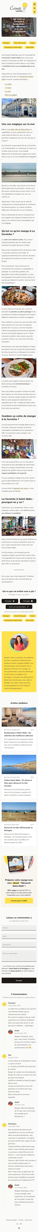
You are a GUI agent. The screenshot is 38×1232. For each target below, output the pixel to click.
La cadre (8, 84)
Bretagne (6, 43)
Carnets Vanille (23, 663)
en (17, 1224)
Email (4, 936)
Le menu (8, 88)
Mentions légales (11, 1220)
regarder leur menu (20, 488)
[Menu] (34, 4)
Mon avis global (11, 95)
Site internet (7, 945)
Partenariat (28, 1220)
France (32, 43)
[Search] (34, 8)
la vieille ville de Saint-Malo (18, 129)
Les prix (8, 91)
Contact (20, 1220)
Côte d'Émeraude (19, 43)
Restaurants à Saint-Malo (13, 47)
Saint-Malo (29, 47)
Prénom (5, 928)
